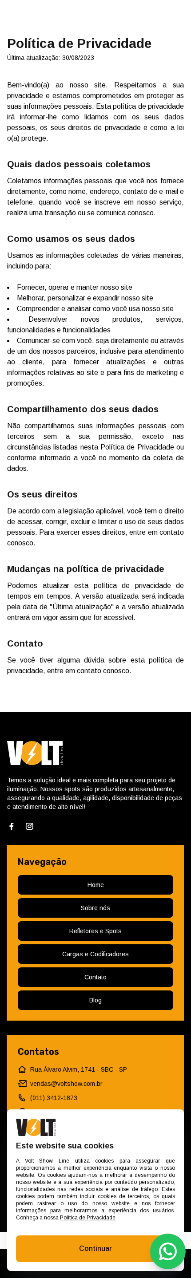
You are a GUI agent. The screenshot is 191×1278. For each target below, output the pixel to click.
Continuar (95, 1248)
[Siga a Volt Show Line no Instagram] (29, 826)
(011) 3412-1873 (53, 1097)
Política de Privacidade (87, 1218)
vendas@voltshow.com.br (66, 1083)
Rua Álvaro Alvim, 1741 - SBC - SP (78, 1069)
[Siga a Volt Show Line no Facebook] (11, 826)
